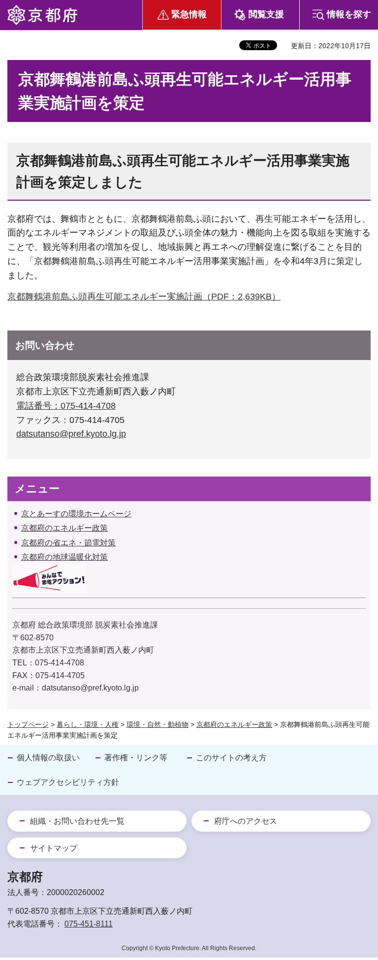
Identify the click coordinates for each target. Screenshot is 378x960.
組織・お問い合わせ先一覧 (77, 821)
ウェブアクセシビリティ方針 (68, 782)
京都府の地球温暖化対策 (64, 557)
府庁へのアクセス (245, 821)
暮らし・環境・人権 (88, 724)
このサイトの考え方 (231, 757)
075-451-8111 (88, 924)
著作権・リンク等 (135, 757)
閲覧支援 (266, 14)
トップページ (28, 724)
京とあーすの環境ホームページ (76, 514)
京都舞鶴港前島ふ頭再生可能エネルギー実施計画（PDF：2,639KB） (144, 296)
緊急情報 (189, 14)
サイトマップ (53, 848)
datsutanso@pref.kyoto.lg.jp (71, 434)
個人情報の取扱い (48, 757)
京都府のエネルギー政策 (64, 528)
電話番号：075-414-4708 (66, 406)
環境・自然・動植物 (157, 724)
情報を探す (349, 14)
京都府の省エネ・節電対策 (68, 543)
